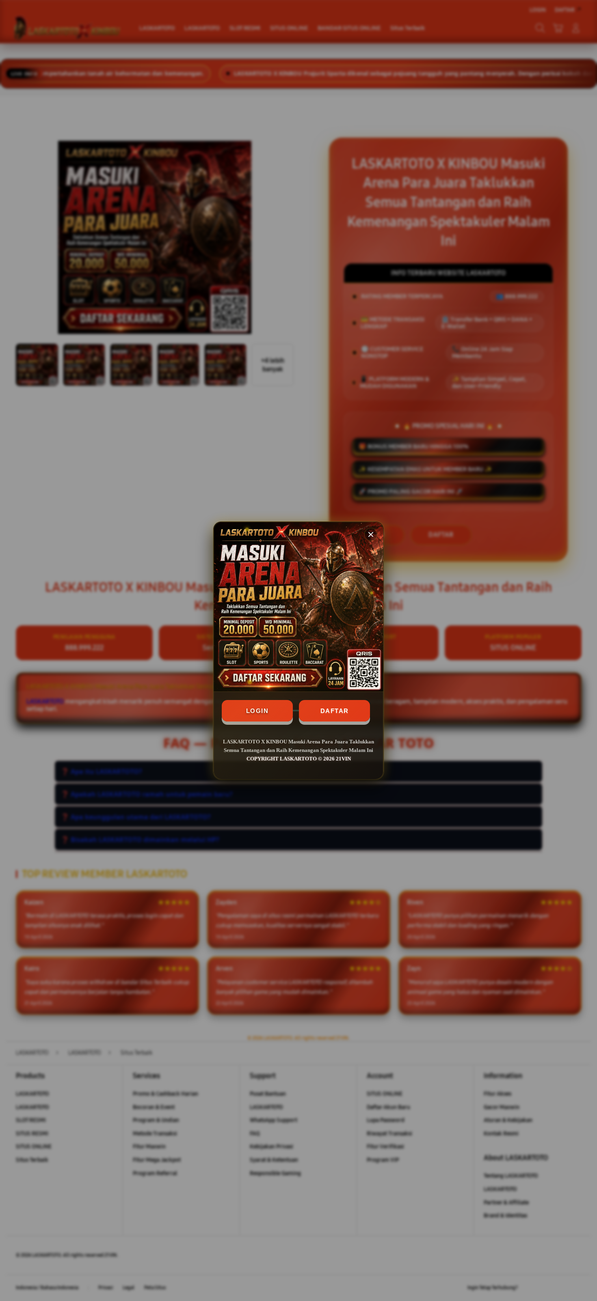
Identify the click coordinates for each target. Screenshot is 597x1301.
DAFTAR (334, 710)
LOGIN (257, 710)
